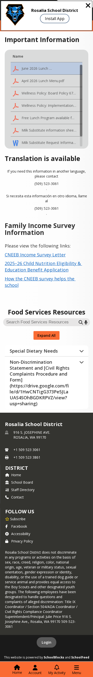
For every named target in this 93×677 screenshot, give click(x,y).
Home (16, 475)
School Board (22, 482)
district (16, 468)
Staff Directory (22, 489)
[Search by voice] (86, 322)
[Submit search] (81, 322)
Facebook (19, 526)
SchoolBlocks (54, 657)
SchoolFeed (80, 657)
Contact (17, 497)
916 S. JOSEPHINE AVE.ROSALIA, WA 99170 (31, 435)
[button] (47, 68)
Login (46, 642)
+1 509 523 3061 (26, 449)
